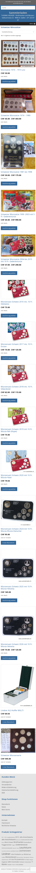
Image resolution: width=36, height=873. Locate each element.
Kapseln (14, 848)
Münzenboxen (10, 857)
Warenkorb (6, 804)
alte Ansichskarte (26, 837)
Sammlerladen (18, 12)
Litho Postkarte (16, 854)
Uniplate (9, 864)
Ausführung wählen (9, 81)
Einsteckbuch (27, 842)
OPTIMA (11, 859)
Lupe (22, 854)
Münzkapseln (27, 857)
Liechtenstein (25, 850)
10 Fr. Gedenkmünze (9, 837)
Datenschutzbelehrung (10, 790)
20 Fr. (17, 837)
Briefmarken (19, 842)
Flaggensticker (6, 845)
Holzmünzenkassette (7, 848)
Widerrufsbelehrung (9, 787)
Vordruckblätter (19, 864)
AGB (3, 793)
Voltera (13, 864)
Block (3, 842)
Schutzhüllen (15, 862)
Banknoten (18, 839)
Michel (26, 854)
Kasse (4, 807)
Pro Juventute (19, 859)
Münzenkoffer (20, 857)
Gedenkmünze (21, 844)
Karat (18, 848)
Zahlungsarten (7, 782)
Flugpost (13, 845)
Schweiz (22, 862)
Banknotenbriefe (25, 839)
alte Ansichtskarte (9, 839)
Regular (31, 859)
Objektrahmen (5, 859)
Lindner (6, 854)
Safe (9, 862)
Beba (31, 839)
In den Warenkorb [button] (8, 543)
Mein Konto (6, 810)
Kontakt (4, 820)
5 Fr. (3, 837)
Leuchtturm (25, 847)
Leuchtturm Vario (14, 851)
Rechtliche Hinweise (9, 826)
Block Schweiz (9, 842)
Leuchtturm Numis (6, 851)
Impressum (6, 823)
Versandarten (6, 785)
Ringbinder (4, 862)
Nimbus (31, 857)
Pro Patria (26, 859)
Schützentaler (28, 862)
